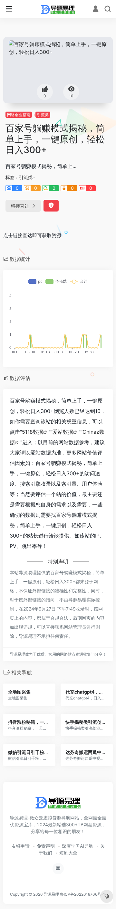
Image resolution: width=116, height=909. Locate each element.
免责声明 (46, 846)
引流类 (43, 114)
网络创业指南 (18, 114)
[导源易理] (58, 9)
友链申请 (21, 846)
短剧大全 (68, 852)
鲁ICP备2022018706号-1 (82, 894)
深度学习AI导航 (77, 846)
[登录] (95, 9)
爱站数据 (63, 432)
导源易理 (51, 894)
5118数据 (32, 432)
